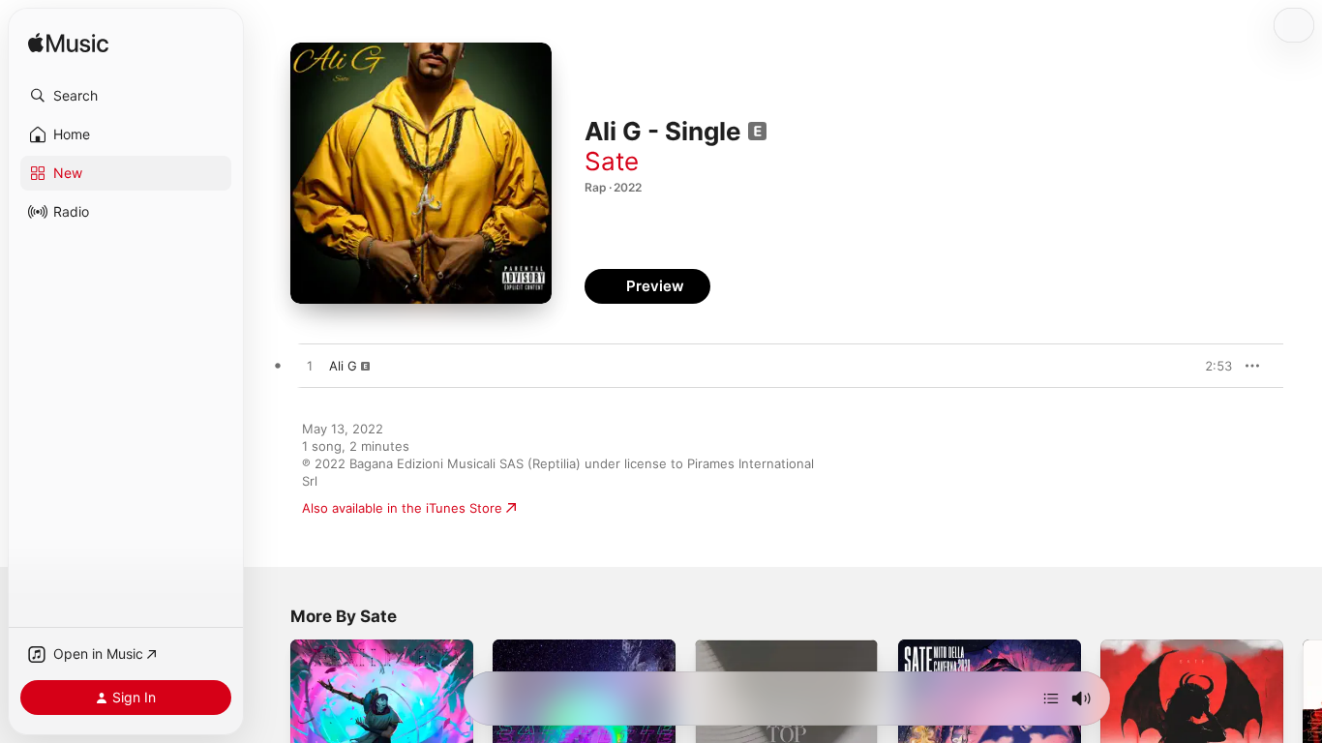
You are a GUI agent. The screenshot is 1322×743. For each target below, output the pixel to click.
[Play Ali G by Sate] (309, 366)
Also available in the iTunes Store (402, 508)
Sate (612, 161)
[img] (68, 44)
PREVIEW (1210, 366)
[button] (125, 95)
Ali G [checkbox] (343, 365)
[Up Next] (1051, 698)
